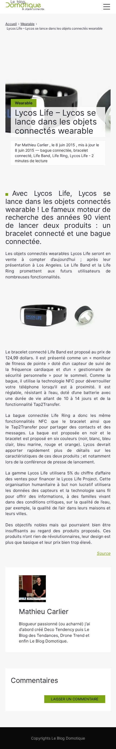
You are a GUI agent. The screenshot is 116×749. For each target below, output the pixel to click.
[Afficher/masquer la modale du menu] (107, 7)
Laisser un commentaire (74, 699)
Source (104, 553)
